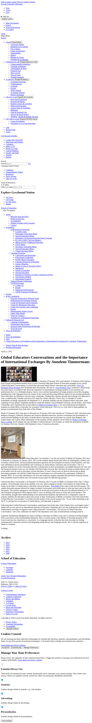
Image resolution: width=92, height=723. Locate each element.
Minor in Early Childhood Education (29, 242)
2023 (8, 547)
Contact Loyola (7, 590)
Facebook (9, 567)
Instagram (9, 572)
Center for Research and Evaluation (24, 303)
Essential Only (16, 647)
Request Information (13, 347)
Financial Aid (16, 71)
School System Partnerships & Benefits (25, 326)
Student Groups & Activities (21, 104)
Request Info (10, 130)
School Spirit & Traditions (20, 108)
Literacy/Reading (21, 264)
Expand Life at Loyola (25, 97)
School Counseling (22, 270)
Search (3, 38)
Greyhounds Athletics (9, 136)
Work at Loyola (12, 149)
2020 (8, 553)
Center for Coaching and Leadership (24, 307)
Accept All (5, 647)
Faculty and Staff (12, 153)
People (17, 288)
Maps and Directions (13, 607)
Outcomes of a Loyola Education (23, 123)
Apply (8, 10)
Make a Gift (10, 146)
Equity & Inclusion (18, 51)
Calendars (9, 144)
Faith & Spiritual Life (19, 112)
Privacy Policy (11, 622)
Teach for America (18, 316)
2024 (8, 545)
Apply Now (5, 576)
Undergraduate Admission (20, 64)
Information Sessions (23, 279)
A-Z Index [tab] (10, 30)
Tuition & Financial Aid (15, 320)
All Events (10, 200)
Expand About (16, 42)
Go (29, 164)
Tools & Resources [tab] (13, 27)
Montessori (19, 268)
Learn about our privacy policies (13, 645)
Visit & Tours (16, 75)
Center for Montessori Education (23, 305)
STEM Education (17, 283)
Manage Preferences (31, 647)
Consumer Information (14, 624)
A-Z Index (10, 603)
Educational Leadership (24, 258)
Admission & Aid (12, 62)
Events (13, 309)
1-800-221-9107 (20, 586)
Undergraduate (16, 84)
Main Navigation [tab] (12, 23)
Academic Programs (18, 82)
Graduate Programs (18, 253)
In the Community (13, 296)
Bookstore (10, 174)
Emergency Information (15, 612)
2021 (8, 551)
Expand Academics (22, 79)
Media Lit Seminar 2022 (48, 405)
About (8, 42)
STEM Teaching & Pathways (26, 292)
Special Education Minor (24, 249)
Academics (10, 79)
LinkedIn (9, 570)
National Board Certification (21, 281)
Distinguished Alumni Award (22, 311)
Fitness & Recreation (18, 106)
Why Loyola (15, 73)
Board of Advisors (17, 219)
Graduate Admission (18, 66)
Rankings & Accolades (19, 47)
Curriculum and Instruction (25, 255)
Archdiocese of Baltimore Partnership (25, 318)
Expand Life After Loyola (28, 119)
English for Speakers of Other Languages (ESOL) (34, 275)
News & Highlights (13, 331)
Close (3, 34)
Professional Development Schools (24, 301)
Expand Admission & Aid (28, 62)
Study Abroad (16, 90)
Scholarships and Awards (20, 324)
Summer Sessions (17, 77)
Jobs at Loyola (11, 179)
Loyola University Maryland (12, 4)
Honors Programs (17, 95)
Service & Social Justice (20, 114)
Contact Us (19, 285)
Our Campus (15, 49)
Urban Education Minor (24, 251)
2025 (8, 543)
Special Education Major (24, 236)
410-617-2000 (6, 586)
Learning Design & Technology (27, 262)
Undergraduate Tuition (14, 172)
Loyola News (11, 605)
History (13, 55)
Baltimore (14, 110)
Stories (8, 204)
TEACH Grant (16, 329)
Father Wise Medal (18, 313)
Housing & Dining (18, 102)
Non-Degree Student (23, 277)
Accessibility (10, 626)
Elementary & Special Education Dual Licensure (33, 238)
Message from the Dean (20, 217)
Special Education (22, 273)
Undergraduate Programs (20, 230)
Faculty (13, 88)
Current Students (12, 151)
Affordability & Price (19, 69)
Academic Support (18, 93)
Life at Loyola (11, 97)
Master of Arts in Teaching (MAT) (28, 266)
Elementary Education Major (26, 234)
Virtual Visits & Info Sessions (17, 345)
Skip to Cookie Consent (26, 2)
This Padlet (55, 486)
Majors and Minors (13, 599)
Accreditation (16, 221)
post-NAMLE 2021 (63, 388)
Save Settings (7, 721)
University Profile (17, 45)
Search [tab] (8, 25)
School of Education (8, 208)
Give (7, 12)
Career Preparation (18, 121)
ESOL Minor (20, 245)
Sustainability (16, 53)
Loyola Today (11, 202)
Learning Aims (21, 232)
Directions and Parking (14, 142)
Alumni (9, 155)
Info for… (7, 17)
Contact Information (8, 563)
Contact (13, 225)
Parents (8, 157)
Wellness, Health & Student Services (24, 117)
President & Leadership (19, 60)
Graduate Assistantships (20, 322)
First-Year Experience (19, 99)
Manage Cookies (12, 629)
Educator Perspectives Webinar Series (25, 298)
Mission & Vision (17, 57)
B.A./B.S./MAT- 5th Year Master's (28, 240)
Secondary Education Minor (26, 247)
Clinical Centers (12, 610)
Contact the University (14, 140)
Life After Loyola (12, 119)
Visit (7, 8)
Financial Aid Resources (24, 290)
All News (9, 197)
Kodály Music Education (24, 260)
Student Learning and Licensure (23, 223)
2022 (8, 549)
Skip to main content (9, 2)
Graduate (14, 86)
